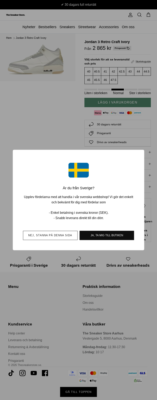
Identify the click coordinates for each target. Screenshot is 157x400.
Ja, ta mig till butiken (107, 235)
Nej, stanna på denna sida (50, 235)
